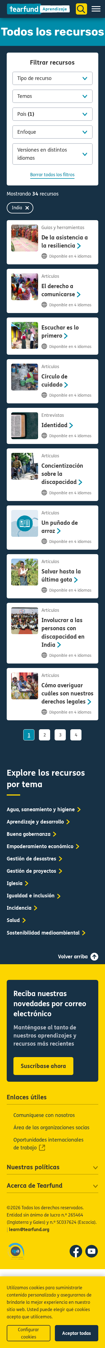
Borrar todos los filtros (52, 174)
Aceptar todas (76, 1333)
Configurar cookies (28, 1333)
